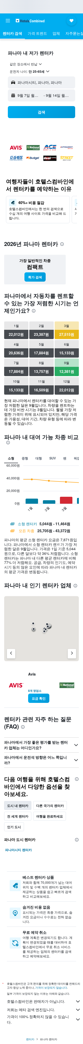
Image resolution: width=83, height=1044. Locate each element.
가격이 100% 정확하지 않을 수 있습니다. (38, 1019)
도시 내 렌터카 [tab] (17, 805)
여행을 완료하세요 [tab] (49, 816)
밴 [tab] (64, 458)
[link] (35, 277)
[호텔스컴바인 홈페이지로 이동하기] (30, 20)
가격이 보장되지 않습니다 (51, 987)
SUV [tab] (52, 458)
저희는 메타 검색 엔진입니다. (31, 1009)
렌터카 (30, 1039)
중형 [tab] (25, 458)
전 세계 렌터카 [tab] (17, 816)
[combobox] (26, 64)
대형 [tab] (39, 458)
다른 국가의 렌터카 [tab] (50, 805)
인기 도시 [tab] (14, 826)
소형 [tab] (11, 458)
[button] (8, 21)
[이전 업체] (11, 653)
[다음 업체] (72, 653)
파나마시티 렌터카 (18, 849)
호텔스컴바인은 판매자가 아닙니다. (36, 1001)
